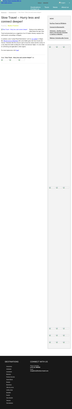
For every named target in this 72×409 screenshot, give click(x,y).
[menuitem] (63, 2)
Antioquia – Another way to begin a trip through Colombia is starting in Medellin (58, 32)
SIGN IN (39, 2)
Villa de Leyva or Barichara (10, 41)
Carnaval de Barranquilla (57, 27)
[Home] (25, 7)
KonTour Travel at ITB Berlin (58, 23)
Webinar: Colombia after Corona (59, 38)
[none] (63, 2)
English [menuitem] (63, 3)
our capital (34, 39)
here (17, 50)
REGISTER (45, 2)
